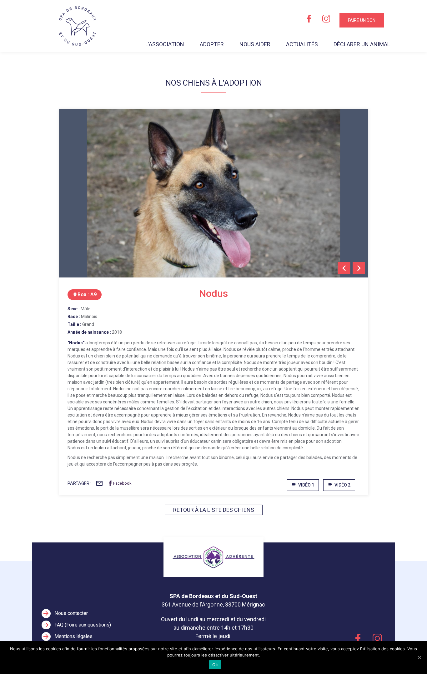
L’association (164, 44)
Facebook (122, 483)
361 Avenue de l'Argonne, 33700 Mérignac (213, 604)
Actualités (302, 44)
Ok (215, 664)
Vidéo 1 (303, 484)
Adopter (212, 44)
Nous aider (254, 44)
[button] (344, 268)
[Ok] (419, 657)
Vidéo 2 (339, 484)
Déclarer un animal (362, 44)
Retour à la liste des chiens (213, 510)
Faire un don (361, 20)
